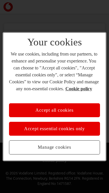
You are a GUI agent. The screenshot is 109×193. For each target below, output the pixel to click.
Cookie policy (78, 88)
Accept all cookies (54, 109)
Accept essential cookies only (54, 128)
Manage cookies (54, 147)
